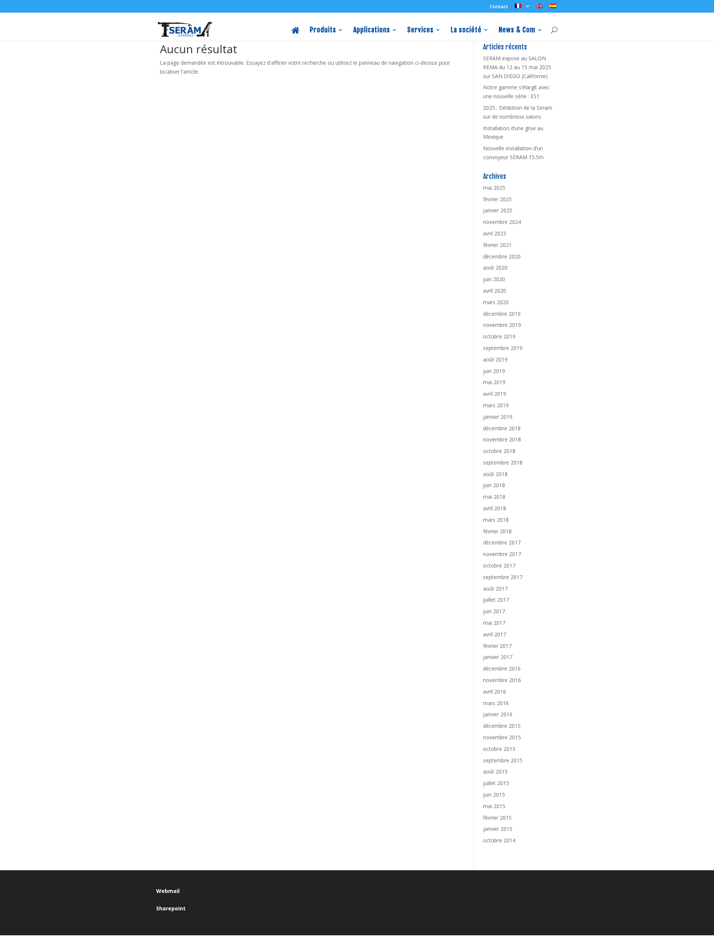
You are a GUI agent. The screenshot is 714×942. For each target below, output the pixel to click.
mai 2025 (494, 187)
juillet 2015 (496, 783)
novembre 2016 (502, 680)
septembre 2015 (502, 760)
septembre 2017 (502, 577)
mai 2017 (494, 622)
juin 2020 (494, 279)
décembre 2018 (502, 428)
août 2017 (495, 588)
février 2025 (497, 199)
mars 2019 (496, 405)
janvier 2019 (497, 416)
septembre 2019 (502, 347)
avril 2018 (494, 508)
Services (420, 30)
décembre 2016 (502, 668)
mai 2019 (494, 382)
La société (466, 30)
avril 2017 (494, 634)
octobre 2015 (499, 748)
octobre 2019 (499, 336)
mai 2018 (494, 496)
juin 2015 (494, 794)
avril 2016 (494, 691)
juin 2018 (494, 485)
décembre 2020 (502, 256)
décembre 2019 (502, 313)
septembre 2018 (502, 462)
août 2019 (495, 359)
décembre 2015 (502, 725)
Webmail (168, 890)
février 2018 (497, 531)
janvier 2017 (497, 656)
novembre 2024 (502, 221)
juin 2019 (494, 370)
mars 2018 (496, 519)
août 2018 (495, 474)
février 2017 (497, 645)
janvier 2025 (497, 210)
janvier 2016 (497, 714)
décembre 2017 (502, 542)
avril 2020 (494, 290)
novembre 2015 (502, 737)
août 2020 (495, 267)
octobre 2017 (499, 565)
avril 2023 (494, 233)
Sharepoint (171, 908)
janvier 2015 (497, 828)
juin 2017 (494, 611)
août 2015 (495, 771)
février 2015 (497, 817)
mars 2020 (496, 302)
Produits (323, 30)
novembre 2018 (502, 439)
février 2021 (497, 244)
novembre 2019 (502, 324)
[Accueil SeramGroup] (296, 34)
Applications (371, 30)
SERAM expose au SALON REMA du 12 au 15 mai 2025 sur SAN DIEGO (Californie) (517, 67)
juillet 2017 (496, 599)
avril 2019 (494, 393)
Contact (499, 7)
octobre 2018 (499, 450)
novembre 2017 (502, 553)
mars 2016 (496, 703)
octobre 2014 (499, 840)
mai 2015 (494, 806)
